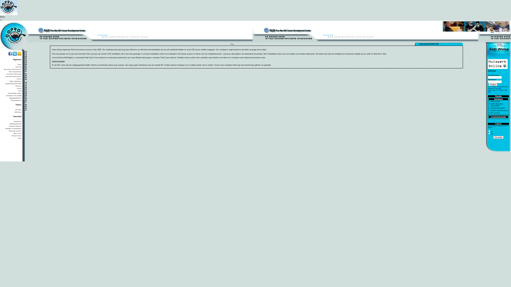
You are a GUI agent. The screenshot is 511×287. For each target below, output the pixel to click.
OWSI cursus (495, 101)
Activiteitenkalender (498, 117)
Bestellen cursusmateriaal (13, 128)
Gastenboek (17, 121)
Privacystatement (16, 100)
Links (19, 91)
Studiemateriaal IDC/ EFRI (13, 83)
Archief (19, 88)
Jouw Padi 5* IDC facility (13, 74)
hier (499, 88)
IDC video (18, 109)
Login (19, 138)
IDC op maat (495, 113)
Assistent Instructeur (498, 108)
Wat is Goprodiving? (15, 71)
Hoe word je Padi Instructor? (12, 69)
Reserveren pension (15, 131)
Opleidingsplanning (15, 123)
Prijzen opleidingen (15, 81)
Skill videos (18, 112)
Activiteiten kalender (15, 126)
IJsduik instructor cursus (499, 110)
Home (19, 64)
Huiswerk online (16, 135)
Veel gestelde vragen (14, 93)
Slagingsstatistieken (15, 98)
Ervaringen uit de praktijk (13, 95)
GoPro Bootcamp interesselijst (497, 105)
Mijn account (17, 133)
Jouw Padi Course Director (13, 76)
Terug (232, 44)
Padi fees (18, 86)
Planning (498, 96)
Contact (19, 79)
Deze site (18, 67)
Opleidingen (498, 99)
